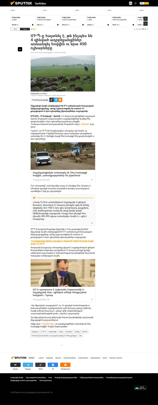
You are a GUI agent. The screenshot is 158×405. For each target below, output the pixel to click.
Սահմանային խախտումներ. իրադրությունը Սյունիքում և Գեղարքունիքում (54, 336)
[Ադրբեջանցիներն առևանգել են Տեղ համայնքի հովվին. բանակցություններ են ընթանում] (63, 156)
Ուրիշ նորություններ (69, 20)
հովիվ (61, 331)
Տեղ (80, 336)
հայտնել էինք (48, 323)
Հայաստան (49, 358)
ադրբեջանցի (52, 331)
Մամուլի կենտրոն (115, 358)
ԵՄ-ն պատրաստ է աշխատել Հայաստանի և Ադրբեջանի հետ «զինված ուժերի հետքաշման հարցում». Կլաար (59, 292)
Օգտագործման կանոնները (36, 377)
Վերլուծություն (69, 358)
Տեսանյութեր (95, 358)
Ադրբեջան (35, 331)
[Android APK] (140, 388)
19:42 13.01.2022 (36, 53)
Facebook (85, 124)
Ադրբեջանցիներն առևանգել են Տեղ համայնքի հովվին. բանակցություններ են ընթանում (60, 174)
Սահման (84, 331)
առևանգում (68, 331)
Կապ (50, 377)
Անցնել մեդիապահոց (58, 95)
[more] (92, 179)
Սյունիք (77, 331)
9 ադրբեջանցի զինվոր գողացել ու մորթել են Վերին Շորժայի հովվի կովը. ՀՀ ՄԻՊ (62, 242)
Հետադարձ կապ (45, 380)
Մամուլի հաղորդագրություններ (65, 377)
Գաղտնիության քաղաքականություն (119, 377)
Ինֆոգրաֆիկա (83, 358)
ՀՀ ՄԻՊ (43, 331)
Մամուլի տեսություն (44, 20)
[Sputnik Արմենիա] (22, 6)
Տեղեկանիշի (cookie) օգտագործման (23, 380)
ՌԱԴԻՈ (105, 358)
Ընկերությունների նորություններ (91, 377)
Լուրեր (14, 20)
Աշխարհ (58, 358)
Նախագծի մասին (16, 377)
